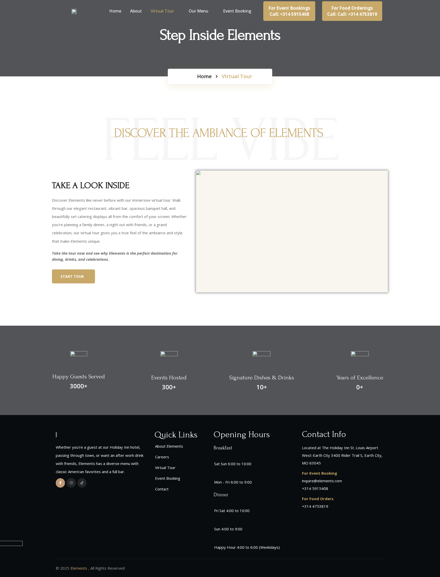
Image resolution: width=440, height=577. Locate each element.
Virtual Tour (162, 11)
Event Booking (237, 11)
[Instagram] (71, 482)
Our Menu (198, 11)
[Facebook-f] (60, 482)
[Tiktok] (82, 482)
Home (115, 11)
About (136, 11)
